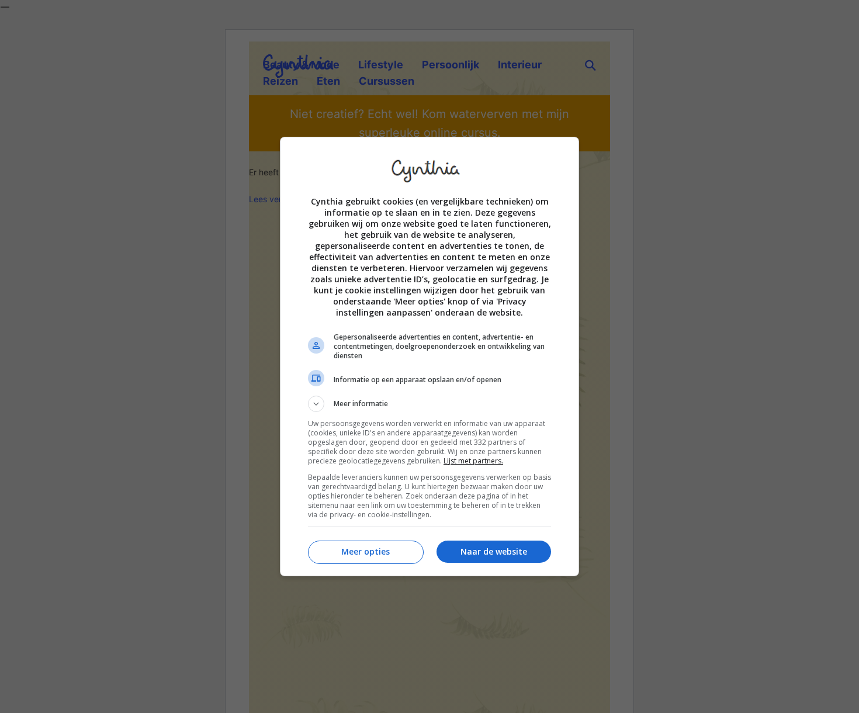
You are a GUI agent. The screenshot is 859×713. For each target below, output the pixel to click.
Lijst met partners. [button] (473, 461)
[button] (429, 404)
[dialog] (429, 356)
